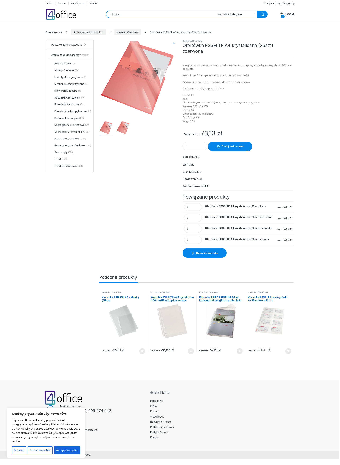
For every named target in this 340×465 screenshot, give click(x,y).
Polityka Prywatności (162, 426)
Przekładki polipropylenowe (72, 111)
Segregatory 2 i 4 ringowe (71, 124)
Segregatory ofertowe (70, 138)
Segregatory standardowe (72, 145)
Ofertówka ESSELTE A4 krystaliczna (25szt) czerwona (238, 217)
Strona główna (54, 32)
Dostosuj (19, 450)
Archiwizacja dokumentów (88, 32)
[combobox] (161, 14)
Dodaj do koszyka (233, 146)
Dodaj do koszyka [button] (140, 351)
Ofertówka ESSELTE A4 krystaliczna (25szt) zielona (237, 238)
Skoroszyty (63, 152)
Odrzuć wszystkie (40, 450)
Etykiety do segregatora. (70, 77)
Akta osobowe (65, 63)
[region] (46, 433)
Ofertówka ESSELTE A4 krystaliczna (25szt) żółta (235, 206)
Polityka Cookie (159, 432)
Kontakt (94, 3)
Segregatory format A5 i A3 (72, 131)
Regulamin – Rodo (160, 421)
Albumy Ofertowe (66, 70)
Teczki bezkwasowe (68, 165)
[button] (173, 43)
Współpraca (77, 3)
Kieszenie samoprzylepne (71, 83)
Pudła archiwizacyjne (69, 118)
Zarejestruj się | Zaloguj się (279, 3)
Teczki (61, 159)
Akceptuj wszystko (67, 450)
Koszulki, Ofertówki (128, 32)
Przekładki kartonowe (69, 104)
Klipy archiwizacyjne (67, 90)
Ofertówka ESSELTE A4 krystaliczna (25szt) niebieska (238, 227)
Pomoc (62, 3)
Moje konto (156, 400)
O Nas (49, 3)
